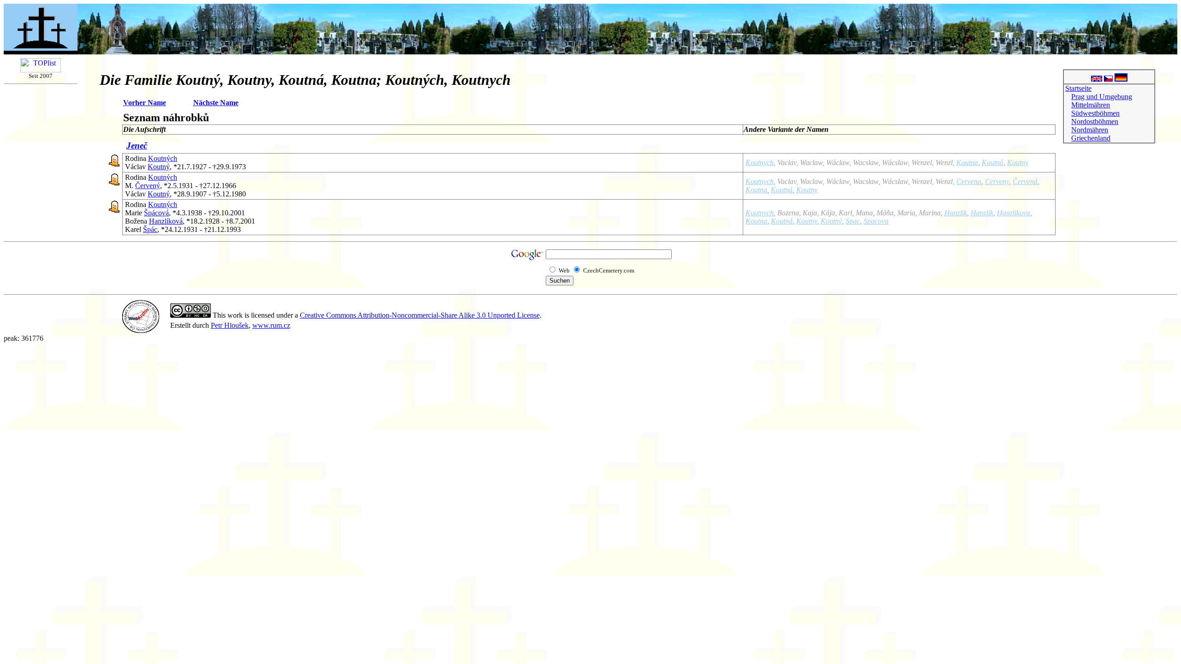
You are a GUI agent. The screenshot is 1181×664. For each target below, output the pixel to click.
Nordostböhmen (1094, 121)
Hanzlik (955, 213)
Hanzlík (982, 213)
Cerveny (997, 181)
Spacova (876, 221)
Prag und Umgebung (1101, 97)
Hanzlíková (166, 221)
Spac (853, 221)
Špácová (156, 213)
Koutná (992, 162)
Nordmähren (1089, 130)
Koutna (967, 162)
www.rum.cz (271, 325)
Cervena (968, 181)
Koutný (159, 167)
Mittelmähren (1090, 105)
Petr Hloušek (230, 325)
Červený (147, 186)
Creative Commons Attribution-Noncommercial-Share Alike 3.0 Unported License (420, 315)
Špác (150, 229)
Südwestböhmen (1095, 113)
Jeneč (136, 145)
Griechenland (1090, 138)
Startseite (1078, 88)
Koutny (1017, 162)
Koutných (162, 158)
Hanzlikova (1013, 213)
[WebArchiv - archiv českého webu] (140, 330)
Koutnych (760, 162)
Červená (1025, 181)
